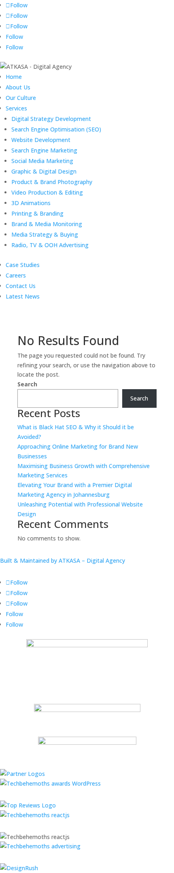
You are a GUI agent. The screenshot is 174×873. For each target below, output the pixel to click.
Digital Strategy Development (51, 119)
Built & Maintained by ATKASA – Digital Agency (62, 560)
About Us (18, 87)
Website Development (40, 140)
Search (27, 384)
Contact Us (21, 286)
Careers (16, 275)
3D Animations (31, 203)
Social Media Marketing (42, 161)
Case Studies (23, 265)
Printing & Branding (37, 213)
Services (16, 108)
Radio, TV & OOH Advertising (50, 245)
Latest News (23, 296)
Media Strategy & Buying (44, 234)
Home (14, 77)
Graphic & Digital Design (43, 171)
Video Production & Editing (47, 192)
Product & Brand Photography (51, 182)
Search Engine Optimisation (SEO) (56, 129)
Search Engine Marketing (44, 150)
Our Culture (21, 98)
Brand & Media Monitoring (46, 224)
